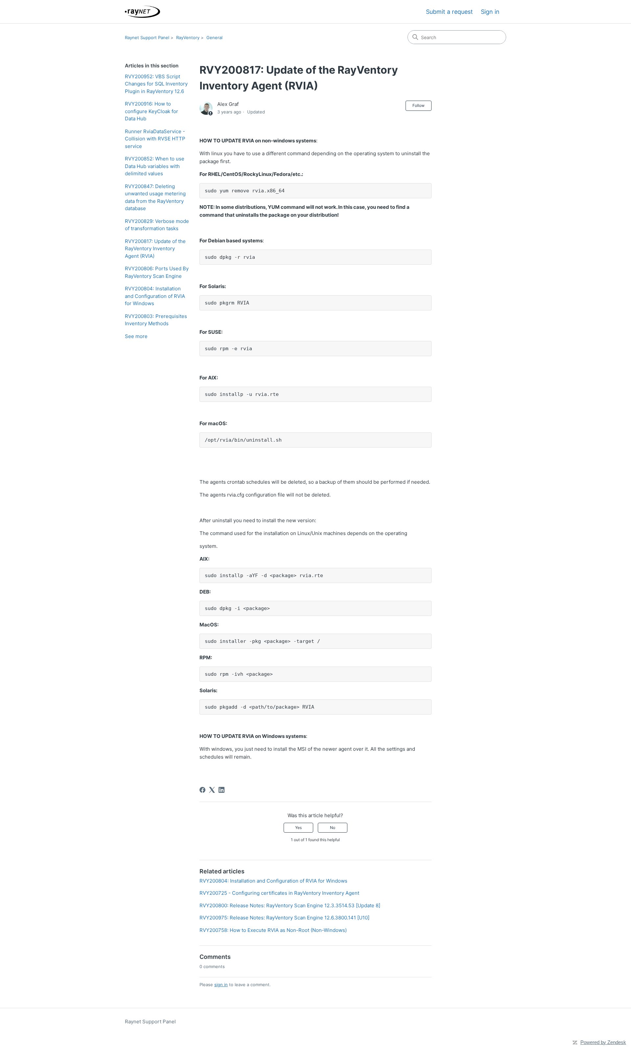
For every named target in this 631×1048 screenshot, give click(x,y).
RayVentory (187, 37)
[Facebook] (202, 790)
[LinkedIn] (221, 790)
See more (136, 336)
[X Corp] (212, 790)
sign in (221, 984)
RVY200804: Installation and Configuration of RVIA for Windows (155, 295)
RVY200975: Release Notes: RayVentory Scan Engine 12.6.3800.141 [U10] (284, 917)
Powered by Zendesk (603, 1042)
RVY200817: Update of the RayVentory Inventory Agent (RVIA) (155, 248)
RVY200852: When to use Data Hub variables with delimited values (154, 166)
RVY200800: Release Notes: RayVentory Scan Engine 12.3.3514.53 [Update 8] (289, 905)
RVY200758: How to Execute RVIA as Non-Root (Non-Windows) (273, 930)
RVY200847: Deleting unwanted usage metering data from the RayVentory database (155, 197)
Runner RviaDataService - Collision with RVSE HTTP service (155, 138)
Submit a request (449, 11)
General (214, 37)
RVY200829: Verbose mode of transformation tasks (157, 225)
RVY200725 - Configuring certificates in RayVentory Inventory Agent (279, 893)
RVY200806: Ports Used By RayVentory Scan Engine (157, 272)
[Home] (142, 12)
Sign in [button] (490, 11)
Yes (298, 827)
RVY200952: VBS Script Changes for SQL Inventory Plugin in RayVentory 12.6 (156, 83)
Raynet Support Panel (147, 37)
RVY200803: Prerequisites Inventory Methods (156, 320)
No (332, 827)
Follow (418, 105)
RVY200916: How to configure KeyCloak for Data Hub (151, 111)
